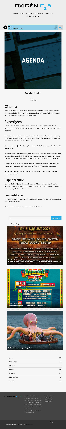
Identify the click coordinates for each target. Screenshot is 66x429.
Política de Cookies (48, 397)
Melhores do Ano (35, 377)
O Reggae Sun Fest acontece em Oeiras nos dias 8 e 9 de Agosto (26, 305)
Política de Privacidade (49, 395)
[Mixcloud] (33, 16)
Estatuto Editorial (48, 401)
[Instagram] (30, 16)
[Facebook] (27, 16)
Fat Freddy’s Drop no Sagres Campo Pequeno (21, 348)
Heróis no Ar (35, 373)
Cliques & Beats (12, 259)
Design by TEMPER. (29, 424)
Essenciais (35, 369)
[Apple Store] (38, 16)
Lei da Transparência (49, 399)
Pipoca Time (35, 381)
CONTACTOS (48, 13)
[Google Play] (35, 16)
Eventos (20, 259)
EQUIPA (21, 13)
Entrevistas (35, 365)
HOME (15, 13)
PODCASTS (39, 13)
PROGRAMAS (29, 13)
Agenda (33, 99)
